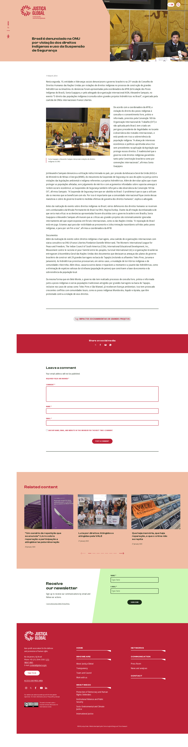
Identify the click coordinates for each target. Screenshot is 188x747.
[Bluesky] (51, 688)
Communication (140, 657)
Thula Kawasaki (123, 726)
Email (49, 418)
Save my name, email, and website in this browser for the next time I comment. (80, 430)
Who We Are (83, 657)
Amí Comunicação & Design (108, 726)
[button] (121, 553)
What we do (83, 685)
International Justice (84, 713)
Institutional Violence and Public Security (89, 700)
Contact (136, 676)
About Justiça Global (84, 663)
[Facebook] (36, 688)
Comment (50, 385)
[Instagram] (26, 688)
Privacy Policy (51, 697)
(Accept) (57, 697)
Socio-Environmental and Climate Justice (90, 708)
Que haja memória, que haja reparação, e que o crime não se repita (149, 536)
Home (79, 648)
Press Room (136, 663)
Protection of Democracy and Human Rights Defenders (92, 693)
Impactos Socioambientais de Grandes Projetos (104, 318)
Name (49, 406)
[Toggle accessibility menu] (8, 36)
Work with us (81, 677)
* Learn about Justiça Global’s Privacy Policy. (58, 604)
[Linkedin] (46, 688)
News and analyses (139, 668)
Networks (137, 648)
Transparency (82, 668)
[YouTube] (41, 688)
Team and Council (84, 672)
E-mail (114, 587)
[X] (31, 688)
